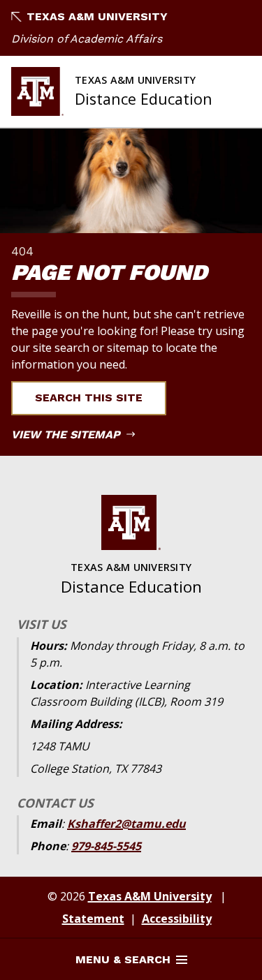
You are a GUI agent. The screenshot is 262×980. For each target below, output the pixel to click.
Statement (93, 918)
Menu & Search (122, 959)
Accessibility (177, 918)
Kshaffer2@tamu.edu (126, 823)
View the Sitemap (67, 434)
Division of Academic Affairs (86, 38)
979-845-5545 (106, 846)
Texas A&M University (97, 16)
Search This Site (89, 397)
